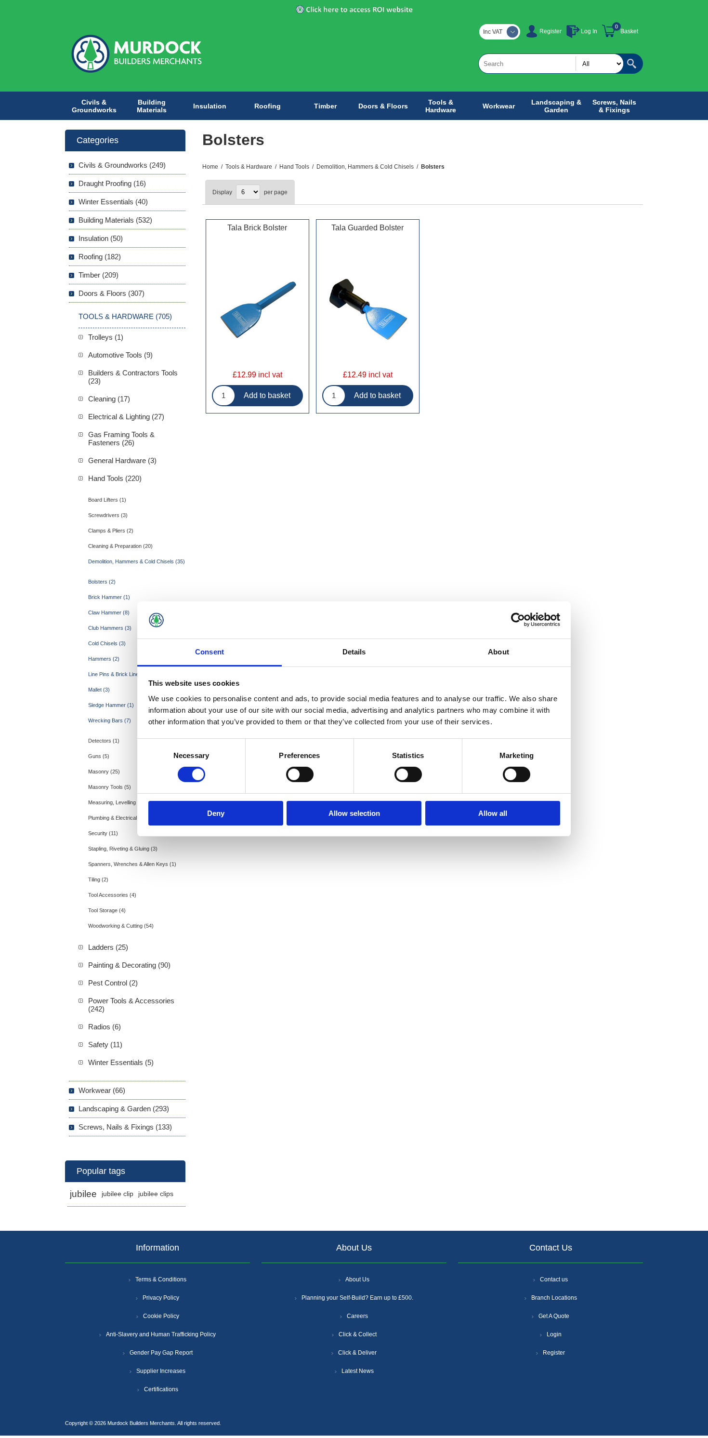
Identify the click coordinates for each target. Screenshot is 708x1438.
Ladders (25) (108, 947)
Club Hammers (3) (109, 628)
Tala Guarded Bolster (367, 228)
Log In (589, 31)
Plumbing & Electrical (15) (118, 818)
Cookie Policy (161, 1316)
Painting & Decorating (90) (129, 965)
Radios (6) (104, 1027)
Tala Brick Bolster (257, 228)
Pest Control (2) (113, 983)
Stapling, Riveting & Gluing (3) (122, 849)
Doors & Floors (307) (111, 293)
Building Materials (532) (115, 220)
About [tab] (498, 652)
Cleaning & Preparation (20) (120, 546)
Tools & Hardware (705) (125, 316)
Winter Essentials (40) (113, 202)
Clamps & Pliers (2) (110, 530)
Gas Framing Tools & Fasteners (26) (121, 438)
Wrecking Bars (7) (109, 720)
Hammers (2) (103, 659)
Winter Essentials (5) (121, 1062)
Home (210, 166)
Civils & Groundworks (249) (122, 165)
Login (554, 1334)
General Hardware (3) (122, 460)
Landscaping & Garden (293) (124, 1109)
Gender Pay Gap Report (161, 1352)
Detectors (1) (103, 741)
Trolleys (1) (105, 337)
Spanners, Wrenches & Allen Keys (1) (132, 864)
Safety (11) (105, 1044)
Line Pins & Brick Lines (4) (119, 674)
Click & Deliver (357, 1352)
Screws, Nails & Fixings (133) (125, 1127)
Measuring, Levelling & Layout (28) (128, 802)
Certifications (161, 1389)
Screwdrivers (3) (108, 515)
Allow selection (354, 813)
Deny (215, 813)
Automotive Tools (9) (120, 355)
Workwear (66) (102, 1090)
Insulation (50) (101, 238)
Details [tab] (354, 652)
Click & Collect (358, 1334)
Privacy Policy (161, 1297)
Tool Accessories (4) (112, 895)
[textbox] (551, 63)
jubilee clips (155, 1194)
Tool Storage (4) (107, 910)
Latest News (357, 1371)
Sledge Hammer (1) (111, 705)
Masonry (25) (104, 771)
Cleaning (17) (109, 399)
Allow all (492, 813)
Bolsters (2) (102, 582)
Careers (357, 1316)
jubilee (83, 1194)
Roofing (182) (100, 257)
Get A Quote (553, 1316)
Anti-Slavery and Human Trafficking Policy (161, 1334)
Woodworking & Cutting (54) (121, 926)
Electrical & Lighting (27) (126, 417)
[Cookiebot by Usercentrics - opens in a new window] (518, 619)
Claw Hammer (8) (109, 612)
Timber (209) (98, 275)
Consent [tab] (209, 652)
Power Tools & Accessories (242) (131, 1005)
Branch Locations (554, 1297)
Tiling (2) (98, 879)
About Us (357, 1279)
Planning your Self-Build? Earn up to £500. (357, 1297)
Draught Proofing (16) (112, 183)
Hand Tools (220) (115, 478)
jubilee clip (117, 1194)
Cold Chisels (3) (107, 643)
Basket (629, 31)
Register (550, 31)
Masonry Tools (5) (109, 787)
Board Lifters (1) (107, 500)
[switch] (300, 774)
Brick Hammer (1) (109, 597)
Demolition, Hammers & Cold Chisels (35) (136, 561)
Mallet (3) (99, 689)
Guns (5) (98, 756)
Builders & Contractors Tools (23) (133, 377)
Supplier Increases (160, 1371)
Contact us (554, 1279)
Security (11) (103, 833)
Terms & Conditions (160, 1279)
